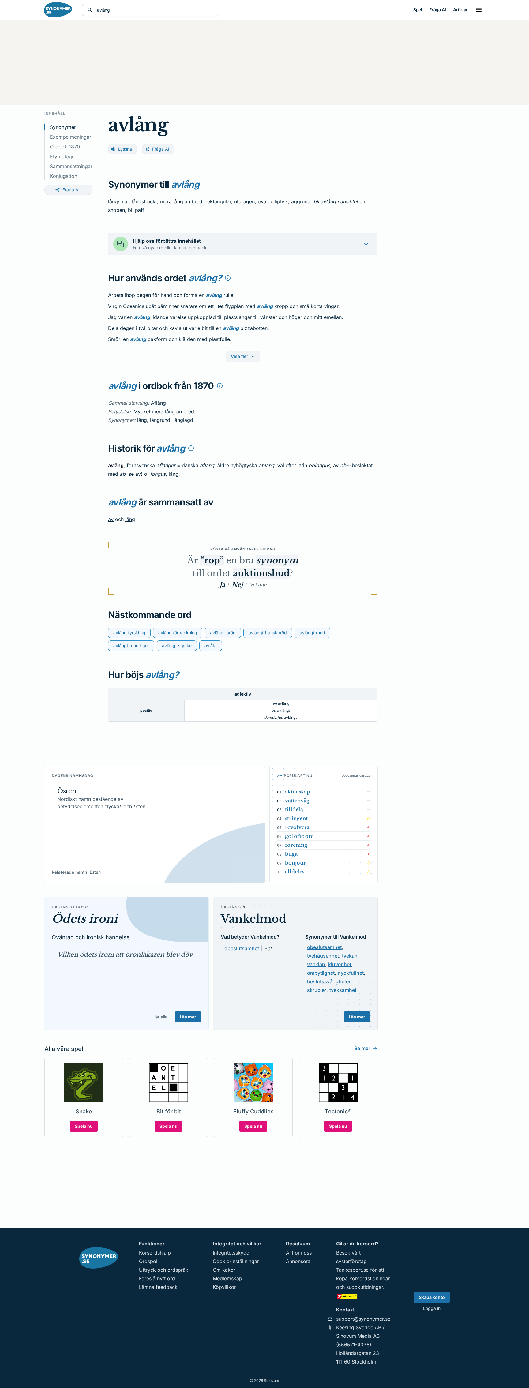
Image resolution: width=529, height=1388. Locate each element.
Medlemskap (227, 1278)
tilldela (294, 809)
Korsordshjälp (155, 1253)
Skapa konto (432, 1297)
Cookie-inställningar (236, 1261)
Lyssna (125, 149)
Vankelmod (254, 919)
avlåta (210, 645)
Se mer (362, 1048)
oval (263, 201)
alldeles (294, 871)
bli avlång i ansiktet (335, 201)
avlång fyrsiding (129, 632)
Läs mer (188, 1016)
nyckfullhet (351, 973)
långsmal (118, 201)
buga (291, 854)
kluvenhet (339, 964)
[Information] (228, 278)
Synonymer (63, 127)
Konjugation (63, 176)
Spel (417, 9)
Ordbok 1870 (65, 147)
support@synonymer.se (363, 1319)
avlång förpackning (177, 632)
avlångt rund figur (131, 645)
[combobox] (155, 10)
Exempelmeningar (70, 137)
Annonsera (298, 1261)
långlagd (183, 420)
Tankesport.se (352, 1270)
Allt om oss (299, 1253)
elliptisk (279, 201)
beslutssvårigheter (329, 981)
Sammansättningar (71, 166)
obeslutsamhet (241, 948)
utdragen (244, 201)
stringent (296, 818)
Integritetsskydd (231, 1253)
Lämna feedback (158, 1287)
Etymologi (61, 156)
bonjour (295, 863)
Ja (222, 584)
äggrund (300, 201)
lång (142, 420)
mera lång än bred (181, 201)
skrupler (316, 990)
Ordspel (148, 1261)
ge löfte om (299, 836)
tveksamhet (342, 990)
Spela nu (84, 1126)
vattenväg (297, 800)
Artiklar (460, 9)
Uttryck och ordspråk (163, 1270)
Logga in (432, 1308)
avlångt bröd (223, 632)
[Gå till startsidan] (58, 9)
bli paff (136, 210)
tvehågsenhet (323, 956)
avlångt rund (312, 632)
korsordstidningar (369, 1278)
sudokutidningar (364, 1287)
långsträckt (144, 201)
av (111, 519)
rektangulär (218, 201)
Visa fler (239, 356)
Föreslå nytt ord (157, 1278)
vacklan (316, 964)
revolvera (297, 827)
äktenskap (297, 792)
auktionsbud (261, 573)
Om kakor (224, 1270)
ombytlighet (321, 973)
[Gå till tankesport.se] (363, 1296)
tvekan (350, 956)
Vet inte (257, 584)
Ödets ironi (85, 919)
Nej (237, 584)
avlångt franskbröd (268, 632)
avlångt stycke (177, 645)
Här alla (159, 1016)
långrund (160, 420)
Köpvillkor (224, 1287)
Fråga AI (437, 9)
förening (296, 845)
